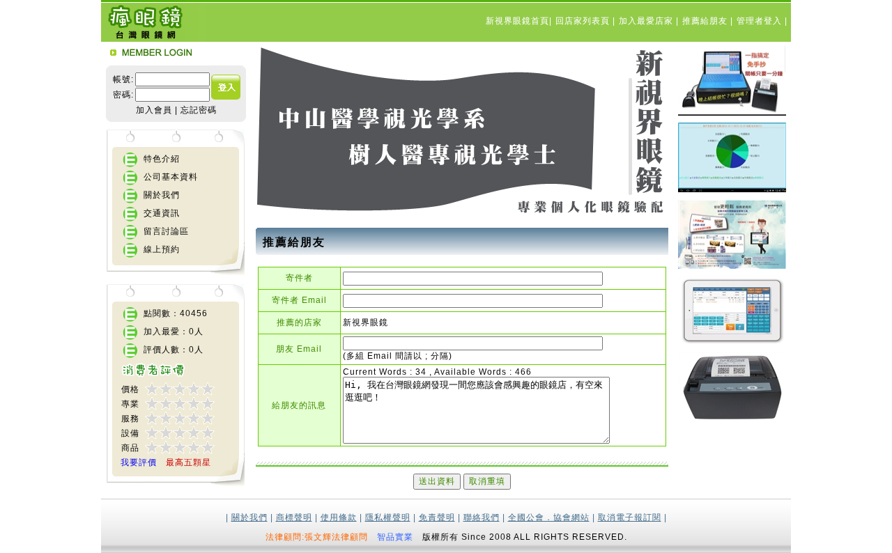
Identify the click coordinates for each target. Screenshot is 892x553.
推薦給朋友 (706, 21)
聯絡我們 (481, 517)
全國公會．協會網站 (549, 517)
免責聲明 (437, 517)
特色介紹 (162, 159)
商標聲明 (294, 517)
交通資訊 (162, 213)
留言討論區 (166, 231)
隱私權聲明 (387, 517)
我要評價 (139, 462)
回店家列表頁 (584, 21)
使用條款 (339, 517)
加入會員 (154, 110)
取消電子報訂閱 (629, 517)
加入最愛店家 (647, 21)
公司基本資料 (171, 177)
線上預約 (162, 249)
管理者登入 (761, 21)
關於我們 (162, 195)
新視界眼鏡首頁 (517, 21)
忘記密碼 (198, 110)
